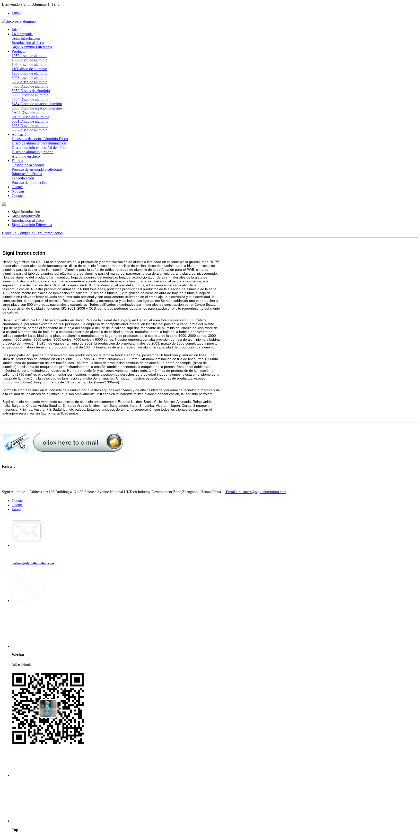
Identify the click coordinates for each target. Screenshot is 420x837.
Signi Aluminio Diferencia (32, 47)
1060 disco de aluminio (29, 60)
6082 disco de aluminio (29, 130)
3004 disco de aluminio (29, 82)
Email (16, 13)
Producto (19, 51)
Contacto (19, 196)
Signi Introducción (26, 38)
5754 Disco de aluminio (30, 99)
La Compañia (22, 34)
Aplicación (20, 134)
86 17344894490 (73, 4)
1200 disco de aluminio (29, 73)
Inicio (16, 29)
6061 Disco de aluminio (30, 121)
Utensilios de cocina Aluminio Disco (40, 139)
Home (6, 233)
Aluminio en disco (26, 156)
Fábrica (17, 161)
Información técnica (27, 174)
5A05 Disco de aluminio (30, 117)
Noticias (18, 191)
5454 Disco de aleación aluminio (37, 104)
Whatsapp (20, 609)
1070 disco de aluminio (29, 64)
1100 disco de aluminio (29, 69)
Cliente (17, 187)
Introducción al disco (28, 43)
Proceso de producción (29, 182)
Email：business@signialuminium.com (255, 492)
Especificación (23, 178)
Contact (18, 784)
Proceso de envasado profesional (37, 169)
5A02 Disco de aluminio (30, 112)
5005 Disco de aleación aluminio (37, 108)
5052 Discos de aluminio (31, 91)
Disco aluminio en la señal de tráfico (39, 147)
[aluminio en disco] (19, 21)
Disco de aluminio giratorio (32, 152)
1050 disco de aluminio (29, 56)
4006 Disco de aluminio (30, 86)
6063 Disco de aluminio (30, 126)
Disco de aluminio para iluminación (39, 143)
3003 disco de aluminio (29, 78)
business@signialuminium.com (33, 563)
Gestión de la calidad (28, 165)
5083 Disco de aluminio (30, 95)
